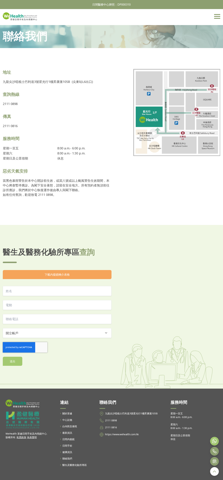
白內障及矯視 (69, 426)
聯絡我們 (67, 458)
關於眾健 (67, 413)
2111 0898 (111, 420)
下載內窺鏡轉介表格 (57, 274)
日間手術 (67, 445)
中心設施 (67, 420)
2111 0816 (111, 427)
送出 (12, 361)
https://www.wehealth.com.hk (122, 434)
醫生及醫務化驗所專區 (74, 465)
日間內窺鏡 (68, 439)
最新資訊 (67, 432)
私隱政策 (21, 437)
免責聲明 (32, 437)
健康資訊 (67, 452)
